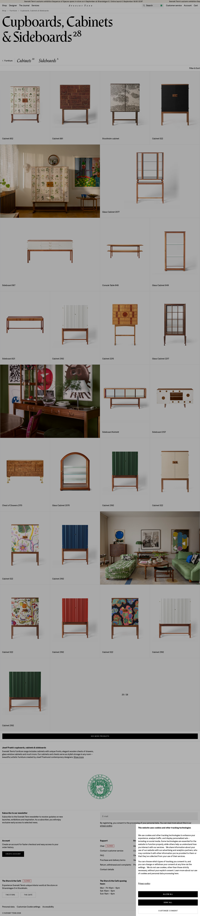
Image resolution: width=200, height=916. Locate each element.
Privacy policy (144, 883)
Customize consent (168, 911)
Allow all (168, 894)
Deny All (168, 902)
